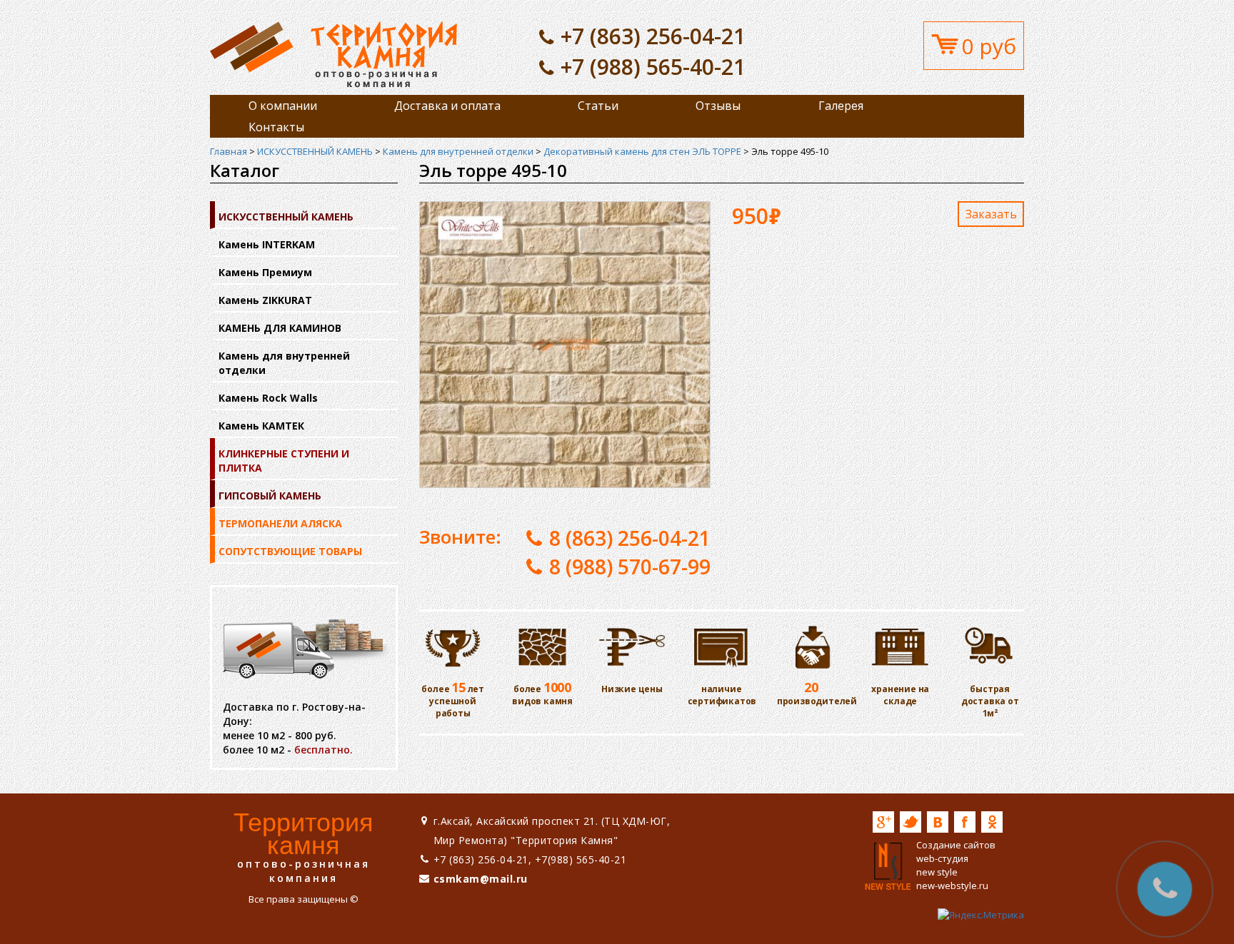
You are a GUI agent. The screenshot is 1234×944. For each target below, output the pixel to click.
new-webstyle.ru (952, 885)
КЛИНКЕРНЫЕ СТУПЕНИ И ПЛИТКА (284, 460)
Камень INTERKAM (267, 244)
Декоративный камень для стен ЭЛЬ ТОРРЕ (642, 151)
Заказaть (991, 214)
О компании (283, 105)
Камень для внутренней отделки (458, 151)
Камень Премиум (265, 272)
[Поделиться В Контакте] (937, 822)
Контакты (276, 127)
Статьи (598, 105)
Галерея (840, 105)
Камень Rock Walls (268, 398)
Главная (228, 151)
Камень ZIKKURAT (265, 300)
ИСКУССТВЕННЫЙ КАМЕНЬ (315, 151)
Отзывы (718, 105)
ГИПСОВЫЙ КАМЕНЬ (270, 495)
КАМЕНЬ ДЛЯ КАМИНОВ (280, 328)
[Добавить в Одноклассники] (992, 822)
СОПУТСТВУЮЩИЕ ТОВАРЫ (290, 551)
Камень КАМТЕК (261, 425)
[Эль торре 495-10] (333, 53)
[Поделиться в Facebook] (964, 822)
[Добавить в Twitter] (910, 822)
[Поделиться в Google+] (883, 822)
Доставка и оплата (447, 105)
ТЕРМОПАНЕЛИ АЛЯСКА (280, 523)
